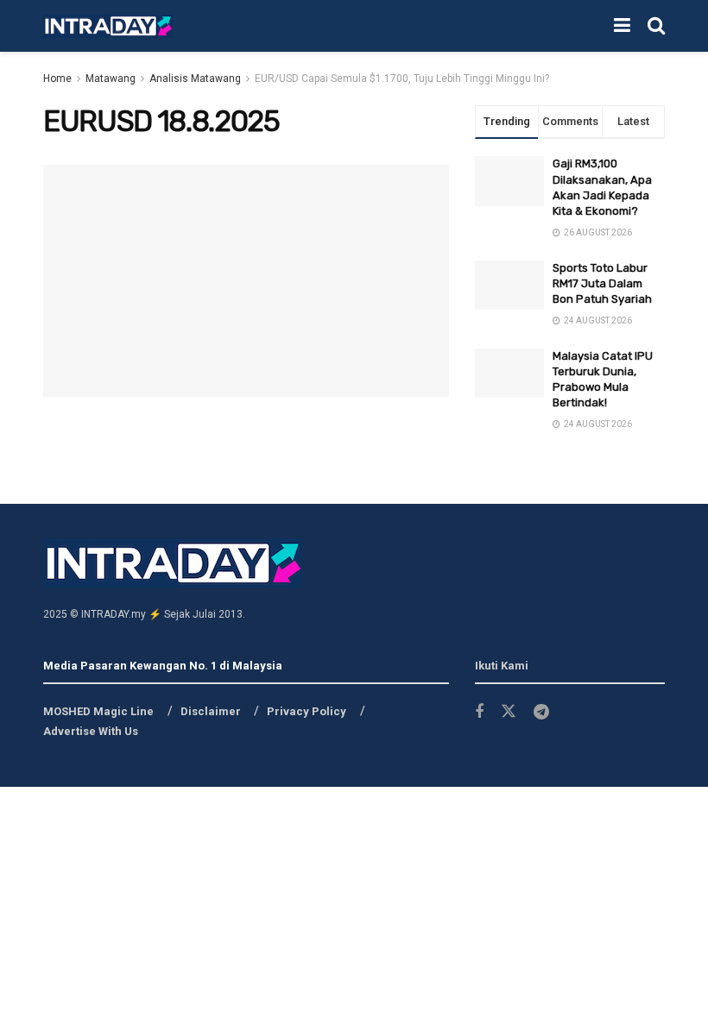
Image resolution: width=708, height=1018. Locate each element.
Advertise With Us (90, 731)
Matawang (110, 78)
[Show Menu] (622, 26)
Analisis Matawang (195, 78)
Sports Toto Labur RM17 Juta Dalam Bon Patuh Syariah (602, 283)
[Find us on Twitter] (508, 711)
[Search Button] (656, 26)
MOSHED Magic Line (98, 711)
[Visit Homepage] (108, 26)
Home (57, 78)
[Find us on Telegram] (541, 712)
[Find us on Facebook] (479, 712)
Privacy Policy (306, 711)
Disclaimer (210, 711)
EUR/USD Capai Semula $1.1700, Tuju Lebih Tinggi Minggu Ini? (402, 78)
